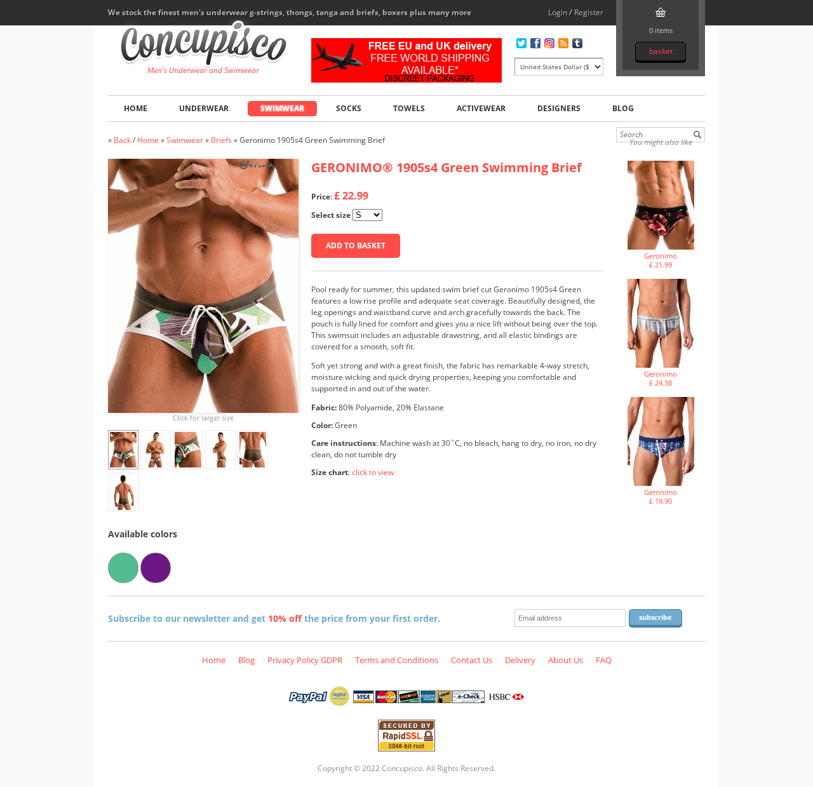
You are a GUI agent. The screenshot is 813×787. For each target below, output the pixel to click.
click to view (373, 472)
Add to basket (356, 245)
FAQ (604, 660)
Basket (661, 51)
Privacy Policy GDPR (304, 660)
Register (588, 12)
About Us (565, 660)
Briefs (221, 140)
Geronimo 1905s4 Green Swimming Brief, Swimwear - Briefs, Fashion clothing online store (203, 45)
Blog (623, 108)
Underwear (204, 108)
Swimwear (282, 108)
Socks (348, 108)
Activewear (481, 108)
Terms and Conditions (396, 660)
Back (122, 140)
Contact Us (471, 660)
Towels (409, 108)
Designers (559, 108)
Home (135, 108)
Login (557, 12)
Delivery (520, 660)
